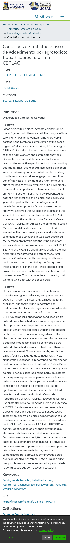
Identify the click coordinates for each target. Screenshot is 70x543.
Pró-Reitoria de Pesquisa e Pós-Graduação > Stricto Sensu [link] (33, 25)
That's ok (59, 537)
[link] (24, 75)
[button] (27, 5)
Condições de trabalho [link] (16, 480)
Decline (47, 537)
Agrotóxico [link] (10, 485)
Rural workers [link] (44, 485)
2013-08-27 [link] (11, 88)
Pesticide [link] (60, 485)
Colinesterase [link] (26, 485)
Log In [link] (50, 17)
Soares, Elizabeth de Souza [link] (19, 101)
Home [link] (7, 25)
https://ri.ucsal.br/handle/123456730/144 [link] (29, 502)
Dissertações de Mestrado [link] (24, 33)
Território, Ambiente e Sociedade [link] (25, 29)
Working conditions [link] (15, 489)
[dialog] (35, 529)
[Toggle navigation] (62, 16)
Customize (8, 537)
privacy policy (46, 530)
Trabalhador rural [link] (42, 480)
